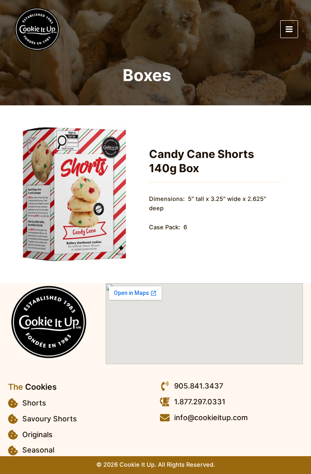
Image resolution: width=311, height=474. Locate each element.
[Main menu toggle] (289, 29)
